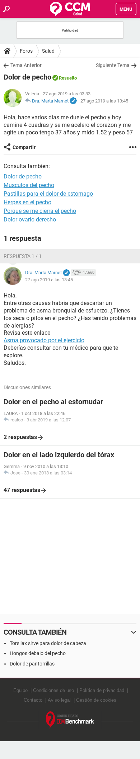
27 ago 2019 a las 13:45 (104, 101)
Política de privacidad (101, 690)
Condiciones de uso (53, 690)
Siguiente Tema (113, 65)
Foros (26, 51)
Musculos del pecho (29, 185)
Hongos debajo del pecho (38, 653)
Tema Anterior (26, 65)
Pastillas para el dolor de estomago (48, 193)
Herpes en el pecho (27, 202)
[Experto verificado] (73, 101)
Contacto (33, 700)
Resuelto (68, 78)
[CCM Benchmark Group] (70, 720)
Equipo (20, 690)
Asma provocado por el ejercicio (44, 340)
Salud (48, 51)
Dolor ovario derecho (30, 219)
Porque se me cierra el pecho (40, 210)
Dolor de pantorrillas (32, 664)
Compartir (24, 147)
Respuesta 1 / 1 (23, 256)
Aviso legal (59, 700)
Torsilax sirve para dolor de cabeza (48, 643)
